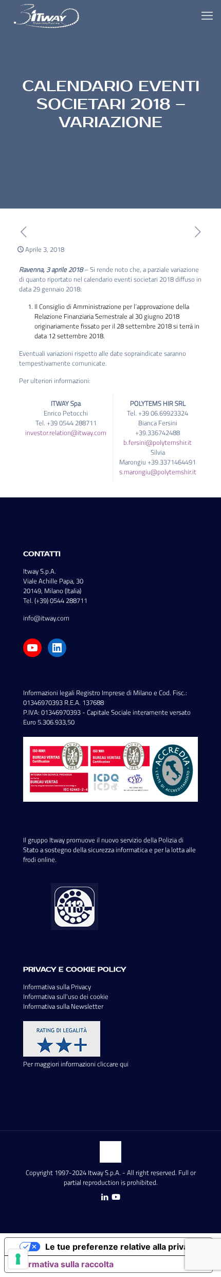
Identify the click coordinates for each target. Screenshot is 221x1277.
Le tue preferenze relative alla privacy (121, 1246)
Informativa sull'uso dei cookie (65, 996)
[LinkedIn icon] (104, 1197)
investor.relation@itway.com (65, 432)
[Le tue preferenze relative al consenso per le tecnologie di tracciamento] (18, 1259)
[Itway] (48, 15)
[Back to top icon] (110, 1152)
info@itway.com (46, 618)
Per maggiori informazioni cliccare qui (75, 1064)
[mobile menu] (207, 15)
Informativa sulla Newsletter (63, 1006)
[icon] (116, 1197)
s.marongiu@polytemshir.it (157, 472)
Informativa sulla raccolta (63, 1264)
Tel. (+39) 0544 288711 (55, 600)
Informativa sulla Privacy (57, 986)
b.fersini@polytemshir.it (157, 442)
